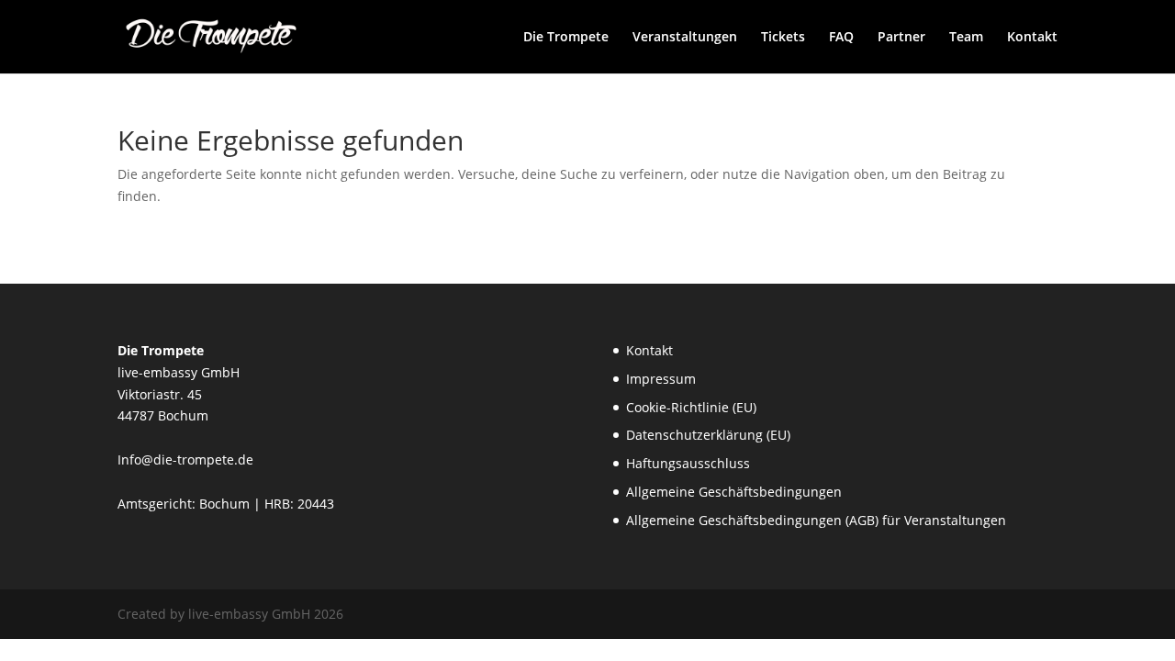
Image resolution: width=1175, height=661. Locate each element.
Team (966, 37)
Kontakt (1032, 37)
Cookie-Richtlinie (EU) (691, 407)
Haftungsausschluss (688, 463)
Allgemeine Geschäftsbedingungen (734, 491)
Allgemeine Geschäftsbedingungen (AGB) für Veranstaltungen (816, 520)
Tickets (783, 37)
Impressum (661, 378)
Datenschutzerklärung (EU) (708, 434)
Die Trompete (566, 37)
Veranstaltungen (684, 37)
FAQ (841, 37)
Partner (901, 37)
